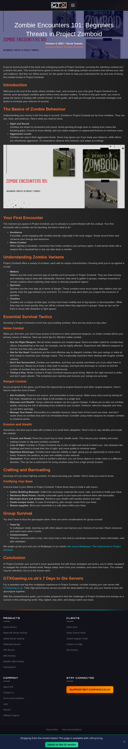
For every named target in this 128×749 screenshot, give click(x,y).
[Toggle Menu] (73, 5)
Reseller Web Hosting (13, 661)
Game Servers (10, 627)
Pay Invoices (72, 650)
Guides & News (54, 47)
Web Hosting (9, 655)
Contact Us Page (74, 644)
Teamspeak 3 (9, 667)
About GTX (8, 686)
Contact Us (8, 692)
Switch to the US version (62, 744)
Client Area (71, 627)
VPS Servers (9, 650)
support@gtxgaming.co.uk (90, 689)
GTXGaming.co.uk (13, 588)
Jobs (5, 704)
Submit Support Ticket (77, 638)
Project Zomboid (73, 47)
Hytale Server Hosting (13, 638)
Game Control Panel (76, 632)
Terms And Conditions (13, 698)
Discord (6, 709)
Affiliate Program (11, 715)
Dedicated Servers (12, 644)
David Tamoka (74, 43)
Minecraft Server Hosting (15, 632)
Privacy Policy (52, 729)
